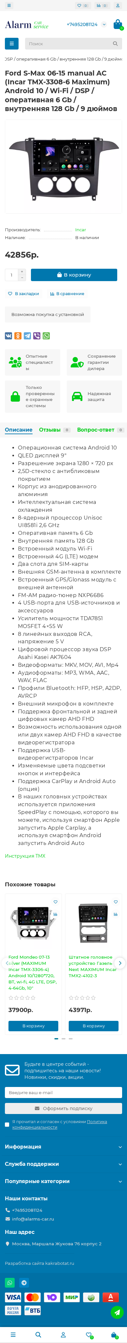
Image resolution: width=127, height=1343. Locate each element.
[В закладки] (55, 901)
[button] (7, 963)
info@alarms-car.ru (33, 1219)
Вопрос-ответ (99, 430)
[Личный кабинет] (118, 5)
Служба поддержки (32, 1164)
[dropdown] (9, 5)
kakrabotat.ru (59, 1263)
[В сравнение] (55, 914)
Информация (23, 1147)
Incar (80, 229)
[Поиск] (115, 43)
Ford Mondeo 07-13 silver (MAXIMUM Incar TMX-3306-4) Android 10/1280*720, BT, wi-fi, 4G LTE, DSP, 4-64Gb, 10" (32, 972)
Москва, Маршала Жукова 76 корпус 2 (57, 1243)
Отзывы (53, 430)
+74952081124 (82, 24)
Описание (19, 430)
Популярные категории (37, 1181)
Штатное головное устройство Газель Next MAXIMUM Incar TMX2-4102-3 (93, 966)
